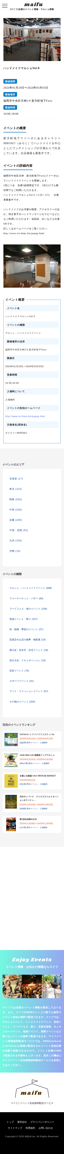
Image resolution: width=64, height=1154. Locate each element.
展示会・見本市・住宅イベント (28, 650)
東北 (15, 489)
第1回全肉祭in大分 (28, 819)
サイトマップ (15, 1128)
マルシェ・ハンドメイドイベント (30, 588)
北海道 (16, 478)
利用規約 (30, 1128)
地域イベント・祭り (23, 619)
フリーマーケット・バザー (26, 598)
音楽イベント (19, 670)
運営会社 (22, 1122)
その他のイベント (22, 701)
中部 (15, 509)
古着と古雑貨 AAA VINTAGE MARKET (38, 776)
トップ (10, 1122)
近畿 (15, 520)
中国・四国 (18, 530)
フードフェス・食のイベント (28, 608)
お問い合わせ (46, 1128)
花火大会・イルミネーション (27, 660)
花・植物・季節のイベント (26, 629)
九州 (15, 540)
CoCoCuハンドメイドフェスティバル (37, 734)
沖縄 (14, 551)
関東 (15, 499)
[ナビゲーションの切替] (5, 6)
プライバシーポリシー (42, 1122)
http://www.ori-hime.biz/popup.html (25, 416)
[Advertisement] (32, 864)
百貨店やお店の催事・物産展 (27, 639)
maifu (33, 4)
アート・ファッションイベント (28, 691)
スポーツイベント (21, 681)
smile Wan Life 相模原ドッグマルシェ (37, 755)
